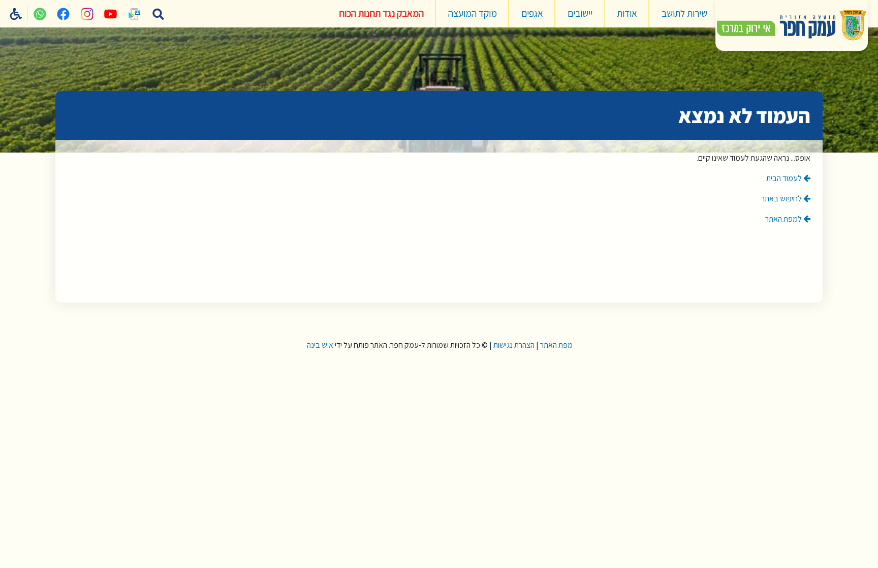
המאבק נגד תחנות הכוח (381, 13)
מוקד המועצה (472, 13)
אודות (627, 13)
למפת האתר (784, 219)
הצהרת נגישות (514, 345)
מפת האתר (556, 345)
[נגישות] (16, 13)
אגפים (532, 13)
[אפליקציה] (134, 13)
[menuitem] (684, 13)
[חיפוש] (158, 13)
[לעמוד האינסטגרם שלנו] (87, 13)
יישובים (580, 13)
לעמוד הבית (784, 178)
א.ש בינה (319, 345)
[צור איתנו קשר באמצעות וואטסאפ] (39, 13)
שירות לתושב (684, 13)
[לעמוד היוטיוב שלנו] (110, 13)
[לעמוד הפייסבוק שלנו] (63, 13)
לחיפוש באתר (782, 198)
